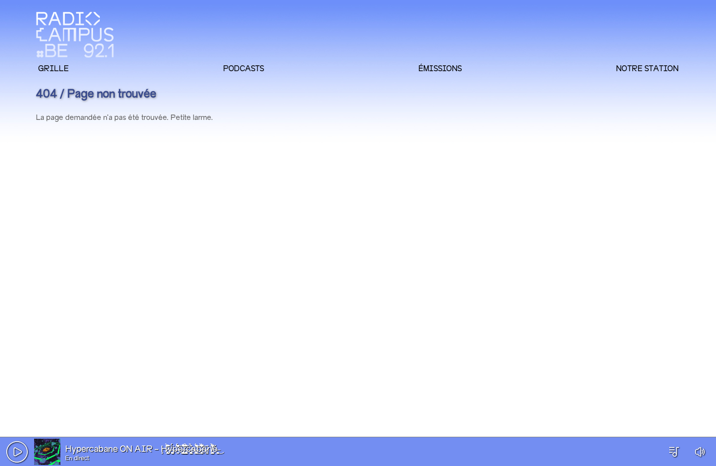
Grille (53, 68)
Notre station (647, 68)
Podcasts (243, 68)
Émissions (440, 68)
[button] (17, 452)
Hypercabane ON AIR (108, 449)
